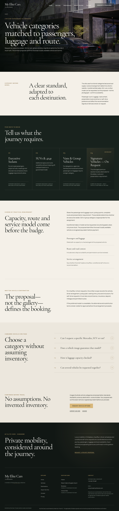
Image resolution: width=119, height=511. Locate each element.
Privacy (43, 496)
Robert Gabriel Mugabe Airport (69, 483)
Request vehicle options (81, 406)
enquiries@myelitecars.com (95, 487)
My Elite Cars (16, 482)
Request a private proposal (84, 452)
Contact (88, 5)
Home (50, 5)
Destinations (67, 5)
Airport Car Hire (78, 5)
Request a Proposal (104, 5)
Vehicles (57, 5)
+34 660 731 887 (95, 480)
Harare (84, 411)
